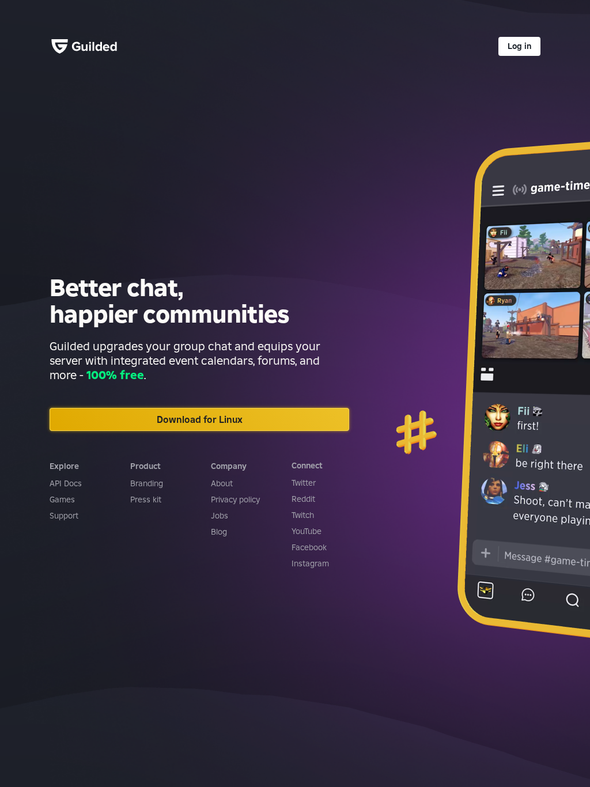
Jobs (219, 515)
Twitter (304, 482)
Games (62, 499)
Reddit (303, 499)
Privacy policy (235, 499)
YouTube (307, 531)
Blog (219, 531)
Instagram (310, 563)
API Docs (66, 483)
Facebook (309, 547)
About (222, 483)
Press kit (145, 499)
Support (64, 515)
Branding (146, 483)
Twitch (303, 515)
